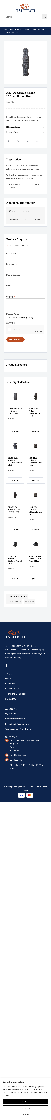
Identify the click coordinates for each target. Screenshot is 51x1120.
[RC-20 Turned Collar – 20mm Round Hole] (36, 544)
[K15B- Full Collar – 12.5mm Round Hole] (15, 446)
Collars (25, 29)
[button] (25, 127)
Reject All (25, 1115)
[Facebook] (8, 141)
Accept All (25, 1101)
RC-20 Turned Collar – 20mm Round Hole (35, 559)
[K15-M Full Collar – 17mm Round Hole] (15, 495)
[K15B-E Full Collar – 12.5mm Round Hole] (36, 396)
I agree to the (21, 318)
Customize (25, 1108)
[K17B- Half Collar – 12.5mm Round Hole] (36, 495)
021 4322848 (16, 760)
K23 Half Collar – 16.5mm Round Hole (15, 411)
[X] (18, 141)
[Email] (37, 141)
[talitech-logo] (25, 4)
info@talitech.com (18, 755)
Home (6, 29)
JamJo (26, 790)
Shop (11, 29)
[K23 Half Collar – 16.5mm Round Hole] (15, 396)
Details (16, 431)
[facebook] (6, 665)
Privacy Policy (27, 318)
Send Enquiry (15, 339)
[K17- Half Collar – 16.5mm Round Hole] (36, 446)
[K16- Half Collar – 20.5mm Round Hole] (15, 544)
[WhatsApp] (28, 141)
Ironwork (18, 29)
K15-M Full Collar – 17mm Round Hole (14, 509)
